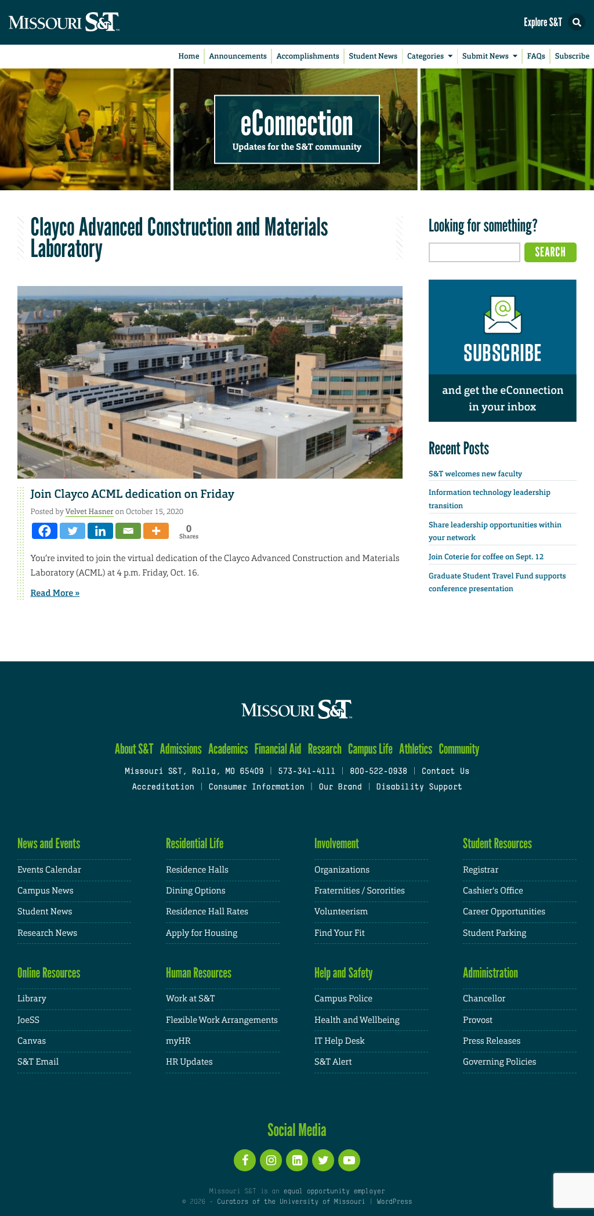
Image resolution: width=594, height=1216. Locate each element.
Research (325, 748)
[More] (156, 531)
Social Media (296, 1129)
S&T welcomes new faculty (475, 474)
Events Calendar (49, 869)
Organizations (342, 869)
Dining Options (195, 890)
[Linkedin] (100, 531)
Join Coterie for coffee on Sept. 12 (486, 557)
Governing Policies (499, 1061)
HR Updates (189, 1061)
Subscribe (572, 56)
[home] (87, 22)
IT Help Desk (339, 1041)
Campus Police (343, 998)
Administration (490, 972)
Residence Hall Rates (207, 911)
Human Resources (198, 972)
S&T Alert (333, 1061)
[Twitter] (72, 531)
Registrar (480, 869)
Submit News (485, 56)
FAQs (536, 56)
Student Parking (494, 933)
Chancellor (484, 998)
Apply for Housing (201, 933)
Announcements (237, 56)
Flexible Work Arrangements (222, 1020)
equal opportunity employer (334, 1191)
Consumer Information (256, 787)
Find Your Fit (339, 933)
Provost (477, 1020)
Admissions (181, 748)
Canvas (31, 1041)
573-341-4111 (306, 772)
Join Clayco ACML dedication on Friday (132, 494)
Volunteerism (341, 911)
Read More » (55, 593)
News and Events (48, 843)
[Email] (128, 531)
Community (459, 748)
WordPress (394, 1202)
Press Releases (491, 1041)
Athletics (415, 748)
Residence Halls (197, 869)
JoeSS (28, 1020)
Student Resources (497, 843)
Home (189, 56)
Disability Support (419, 787)
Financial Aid (278, 748)
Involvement (336, 843)
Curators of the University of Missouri (291, 1202)
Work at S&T (190, 998)
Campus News (45, 890)
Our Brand (339, 787)
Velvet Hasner (90, 511)
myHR (178, 1041)
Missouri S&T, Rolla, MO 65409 (194, 772)
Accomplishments (308, 56)
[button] (576, 22)
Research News (47, 933)
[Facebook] (44, 531)
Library (31, 998)
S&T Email (38, 1061)
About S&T (134, 748)
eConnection (297, 122)
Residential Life (194, 843)
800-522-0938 (378, 772)
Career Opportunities (504, 911)
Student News (373, 56)
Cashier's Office (493, 890)
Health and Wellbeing (357, 1020)
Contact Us (446, 772)
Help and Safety (343, 972)
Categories (425, 56)
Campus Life (370, 748)
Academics (228, 748)
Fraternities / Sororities (359, 890)
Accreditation (163, 787)
